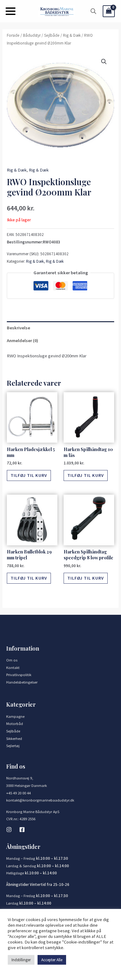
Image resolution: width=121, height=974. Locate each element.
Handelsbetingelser (22, 682)
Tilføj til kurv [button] (29, 475)
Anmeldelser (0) (22, 340)
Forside (13, 35)
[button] (11, 11)
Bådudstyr (32, 35)
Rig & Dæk (72, 35)
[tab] (60, 327)
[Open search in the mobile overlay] (93, 11)
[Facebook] (22, 829)
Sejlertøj (13, 745)
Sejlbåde (52, 35)
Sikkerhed (14, 738)
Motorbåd (14, 723)
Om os (11, 659)
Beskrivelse (18, 328)
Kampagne (15, 716)
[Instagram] (9, 829)
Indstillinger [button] (21, 959)
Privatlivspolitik (18, 674)
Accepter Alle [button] (51, 959)
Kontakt (13, 667)
